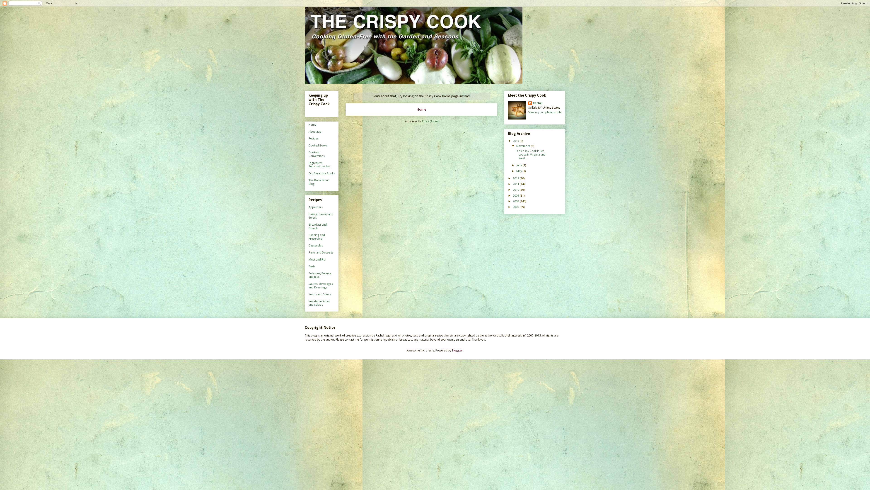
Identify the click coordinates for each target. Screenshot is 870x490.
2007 (516, 207)
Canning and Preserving (317, 236)
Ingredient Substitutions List (319, 164)
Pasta (312, 266)
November (523, 146)
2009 (516, 195)
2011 (516, 184)
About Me (315, 131)
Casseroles (316, 245)
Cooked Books (318, 145)
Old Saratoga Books (322, 173)
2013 (516, 141)
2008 (516, 201)
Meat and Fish (317, 259)
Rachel (538, 103)
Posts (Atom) (430, 121)
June (519, 165)
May (519, 171)
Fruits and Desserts (321, 252)
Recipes (314, 138)
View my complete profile (544, 112)
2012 (516, 178)
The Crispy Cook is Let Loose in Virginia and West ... (530, 154)
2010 (516, 189)
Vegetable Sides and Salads (319, 303)
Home (421, 109)
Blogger (457, 350)
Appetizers (316, 207)
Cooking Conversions (317, 154)
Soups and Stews (320, 294)
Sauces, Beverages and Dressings (321, 285)
